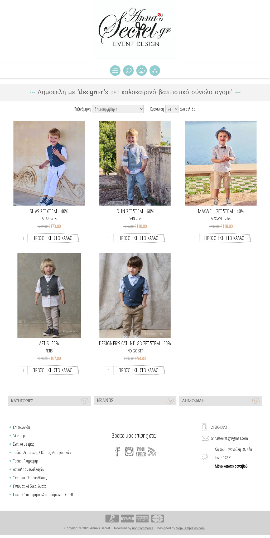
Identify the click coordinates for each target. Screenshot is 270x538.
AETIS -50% (49, 343)
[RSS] (152, 451)
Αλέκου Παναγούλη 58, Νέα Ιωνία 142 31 (233, 457)
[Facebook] (117, 451)
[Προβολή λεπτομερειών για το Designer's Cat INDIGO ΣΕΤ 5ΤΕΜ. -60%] (135, 295)
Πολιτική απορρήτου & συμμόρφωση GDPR (43, 494)
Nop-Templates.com (190, 528)
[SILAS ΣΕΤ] (49, 163)
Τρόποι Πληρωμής (25, 461)
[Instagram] (129, 451)
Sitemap (19, 436)
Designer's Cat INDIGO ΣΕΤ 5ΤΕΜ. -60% (135, 343)
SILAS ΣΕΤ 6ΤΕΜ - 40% (49, 211)
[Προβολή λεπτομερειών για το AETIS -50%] (49, 295)
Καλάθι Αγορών (141, 70)
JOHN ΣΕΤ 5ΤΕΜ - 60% (134, 211)
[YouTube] (140, 451)
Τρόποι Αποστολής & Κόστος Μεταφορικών (42, 452)
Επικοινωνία (21, 427)
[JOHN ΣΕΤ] (135, 163)
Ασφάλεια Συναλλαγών (28, 469)
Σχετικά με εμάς (23, 444)
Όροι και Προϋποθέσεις (30, 478)
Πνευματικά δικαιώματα (29, 486)
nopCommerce (142, 528)
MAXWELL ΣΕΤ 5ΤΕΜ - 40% (221, 211)
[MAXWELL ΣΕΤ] (221, 163)
